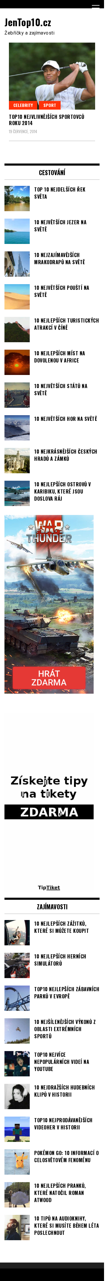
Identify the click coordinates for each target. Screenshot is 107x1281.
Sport (49, 105)
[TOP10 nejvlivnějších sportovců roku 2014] (52, 76)
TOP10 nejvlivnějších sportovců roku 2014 (46, 120)
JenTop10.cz (27, 22)
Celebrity (23, 105)
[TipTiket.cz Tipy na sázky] (49, 888)
